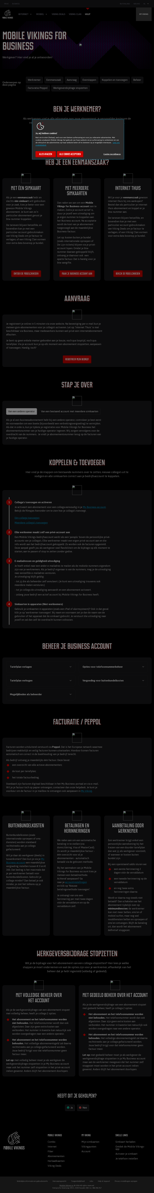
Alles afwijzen (45, 154)
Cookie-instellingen (112, 154)
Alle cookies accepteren (70, 154)
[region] (78, 139)
